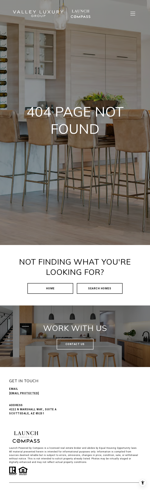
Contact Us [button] (75, 344)
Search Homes (99, 288)
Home (50, 288)
